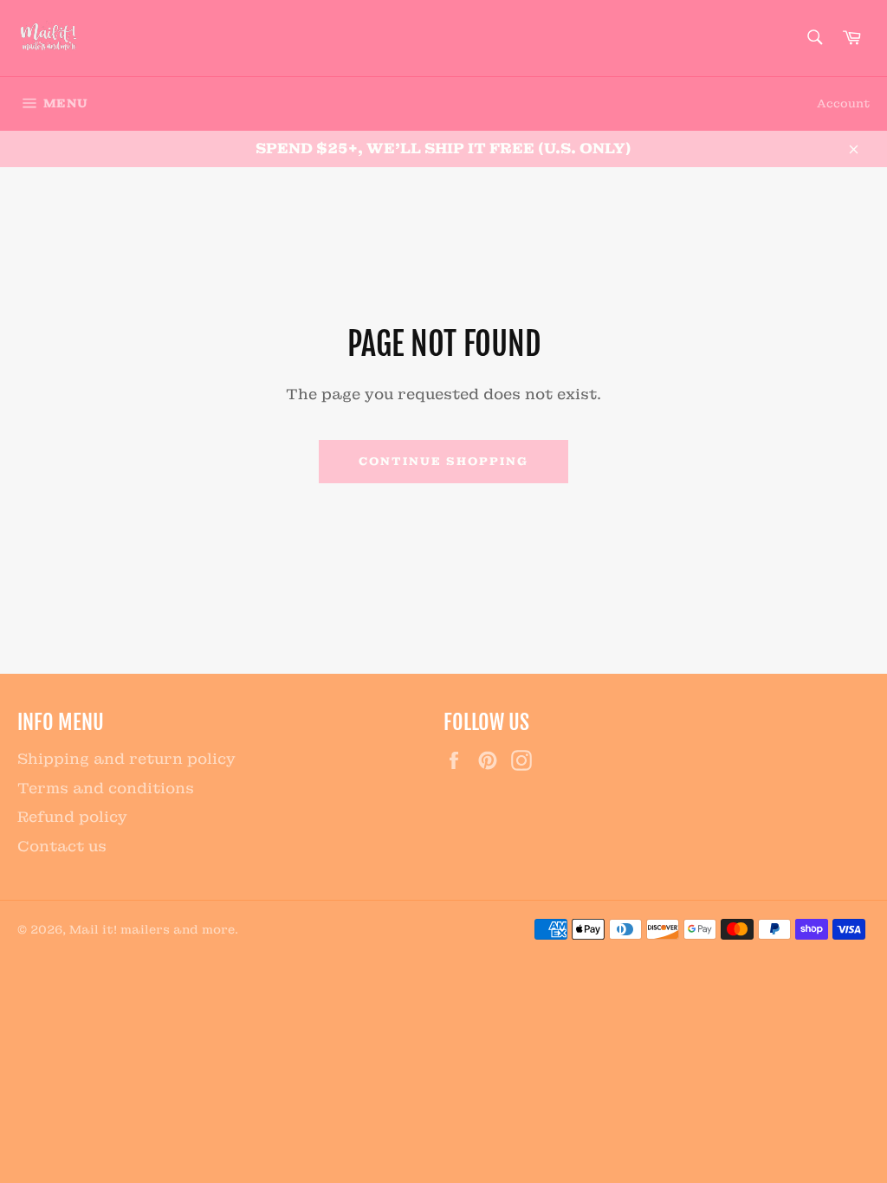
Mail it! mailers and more (152, 929)
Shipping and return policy (126, 758)
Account (843, 103)
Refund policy (72, 816)
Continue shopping (443, 461)
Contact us (62, 846)
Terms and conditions (105, 788)
